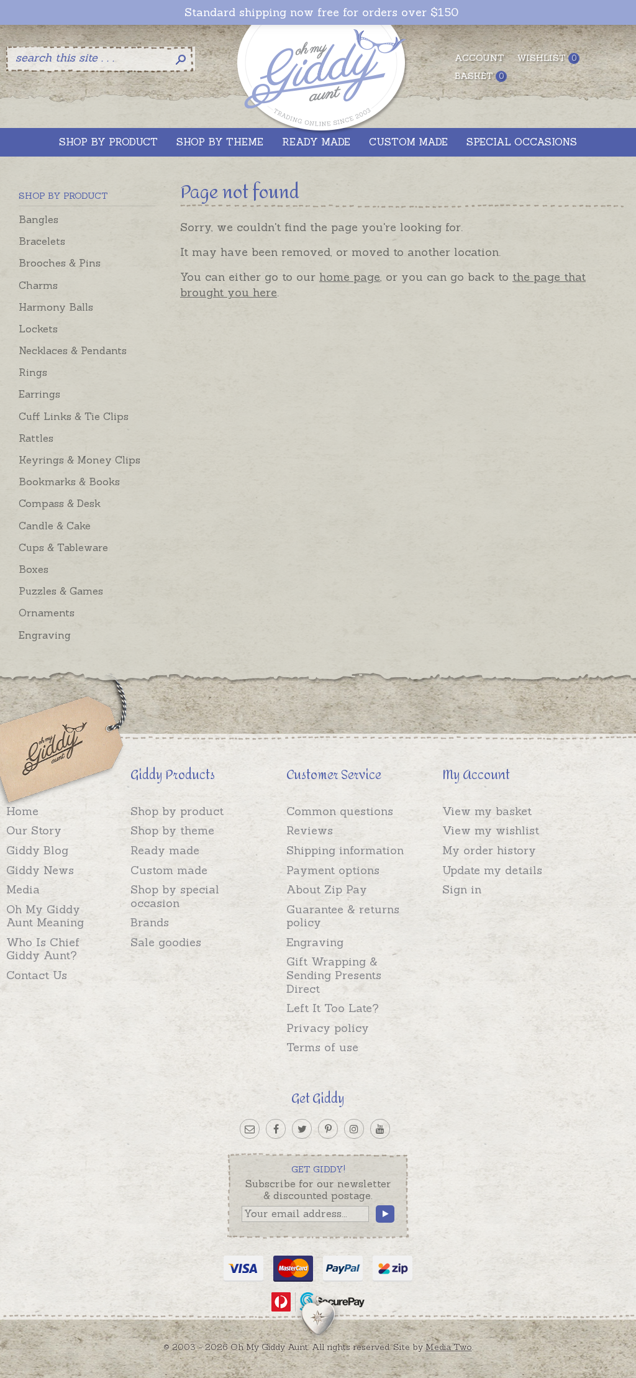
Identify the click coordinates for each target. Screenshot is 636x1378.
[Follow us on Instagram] (354, 1129)
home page (349, 277)
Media (23, 889)
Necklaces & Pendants (73, 350)
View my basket (487, 811)
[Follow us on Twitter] (302, 1129)
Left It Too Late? (332, 1008)
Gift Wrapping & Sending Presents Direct (333, 974)
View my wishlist (490, 830)
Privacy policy (327, 1028)
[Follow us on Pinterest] (328, 1129)
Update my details (492, 870)
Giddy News (40, 870)
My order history (489, 850)
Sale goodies (165, 942)
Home (22, 811)
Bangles (38, 219)
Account (479, 57)
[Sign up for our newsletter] (250, 1129)
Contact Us (36, 975)
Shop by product (177, 811)
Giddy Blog (37, 850)
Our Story (33, 830)
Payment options (332, 870)
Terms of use (322, 1047)
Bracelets (42, 241)
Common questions (339, 811)
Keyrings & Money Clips (79, 460)
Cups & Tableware (63, 547)
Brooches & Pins (60, 263)
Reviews (309, 830)
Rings (33, 372)
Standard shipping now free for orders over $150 (321, 12)
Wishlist (546, 57)
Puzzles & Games (61, 591)
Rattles (36, 438)
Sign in (461, 889)
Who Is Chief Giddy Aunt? (43, 949)
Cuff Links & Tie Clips (74, 416)
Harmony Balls (56, 307)
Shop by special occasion (174, 896)
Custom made (168, 870)
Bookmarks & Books (69, 481)
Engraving (45, 635)
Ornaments (47, 612)
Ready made (164, 850)
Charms (38, 285)
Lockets (38, 328)
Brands (149, 922)
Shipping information (345, 850)
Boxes (33, 569)
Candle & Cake (55, 525)
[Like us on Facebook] (276, 1129)
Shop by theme (172, 830)
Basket (479, 75)
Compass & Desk (60, 503)
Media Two (448, 1347)
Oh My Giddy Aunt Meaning (45, 916)
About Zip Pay (326, 889)
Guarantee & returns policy (342, 916)
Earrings (39, 394)
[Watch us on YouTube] (380, 1129)
